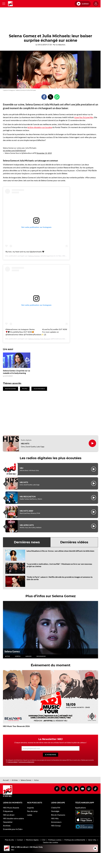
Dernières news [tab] (27, 542)
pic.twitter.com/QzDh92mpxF (14, 150)
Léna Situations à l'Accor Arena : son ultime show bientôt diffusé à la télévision (60, 551)
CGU (43, 840)
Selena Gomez (34, 256)
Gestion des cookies (50, 842)
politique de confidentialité (26, 762)
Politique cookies (54, 840)
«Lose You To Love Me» (83, 117)
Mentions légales (32, 840)
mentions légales (12, 762)
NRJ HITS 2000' (26, 511)
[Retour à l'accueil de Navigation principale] (10, 3)
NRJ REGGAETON (28, 496)
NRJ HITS (25, 443)
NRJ (21, 468)
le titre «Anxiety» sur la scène (40, 127)
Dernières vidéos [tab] (74, 542)
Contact (20, 840)
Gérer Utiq (92, 840)
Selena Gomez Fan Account (39, 339)
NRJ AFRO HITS (27, 525)
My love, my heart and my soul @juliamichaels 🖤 (25, 252)
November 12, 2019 (44, 153)
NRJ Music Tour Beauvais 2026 (16, 726)
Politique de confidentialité (74, 840)
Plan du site (9, 840)
